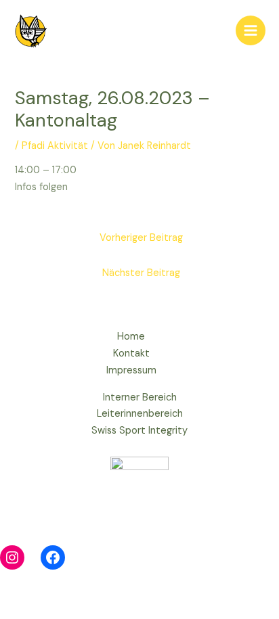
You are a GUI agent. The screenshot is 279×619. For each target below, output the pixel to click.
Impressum (131, 370)
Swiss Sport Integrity (139, 430)
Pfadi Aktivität (55, 145)
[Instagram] (12, 557)
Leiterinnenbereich (140, 413)
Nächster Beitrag (141, 273)
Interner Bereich (140, 397)
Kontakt (131, 353)
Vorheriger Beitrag (141, 237)
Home (131, 336)
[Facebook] (53, 557)
